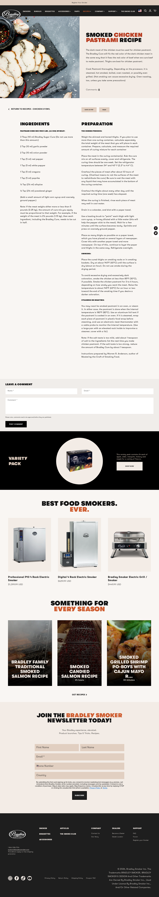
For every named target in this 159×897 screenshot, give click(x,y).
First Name (64, 412)
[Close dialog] (102, 396)
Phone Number (66, 451)
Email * (61, 438)
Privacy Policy (77, 491)
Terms (87, 491)
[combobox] (62, 457)
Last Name (63, 425)
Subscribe (79, 497)
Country (62, 464)
